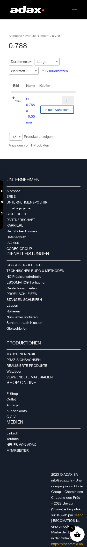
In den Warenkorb (57, 110)
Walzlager (14, 371)
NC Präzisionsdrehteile (24, 276)
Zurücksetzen (57, 71)
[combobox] (21, 61)
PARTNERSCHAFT (21, 220)
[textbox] (22, 61)
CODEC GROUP (19, 249)
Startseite (15, 36)
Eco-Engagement (20, 208)
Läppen (12, 305)
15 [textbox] (14, 137)
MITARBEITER (18, 450)
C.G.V (11, 417)
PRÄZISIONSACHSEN (24, 360)
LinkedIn (13, 433)
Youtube (13, 439)
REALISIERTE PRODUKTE (27, 365)
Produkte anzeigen (33, 137)
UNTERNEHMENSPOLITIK (27, 202)
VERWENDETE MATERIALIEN (30, 377)
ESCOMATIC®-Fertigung (25, 282)
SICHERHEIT (17, 214)
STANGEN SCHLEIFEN (24, 300)
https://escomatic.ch (67, 544)
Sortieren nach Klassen (24, 323)
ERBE (11, 196)
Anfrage (13, 405)
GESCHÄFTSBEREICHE (25, 265)
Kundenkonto (17, 411)
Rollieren (13, 311)
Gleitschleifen (17, 328)
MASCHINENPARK (21, 354)
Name (30, 86)
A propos (13, 191)
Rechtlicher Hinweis (22, 231)
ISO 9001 (14, 243)
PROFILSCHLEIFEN (22, 294)
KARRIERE (15, 225)
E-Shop (12, 394)
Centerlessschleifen (22, 288)
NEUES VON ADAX (21, 445)
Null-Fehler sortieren (22, 317)
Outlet (11, 399)
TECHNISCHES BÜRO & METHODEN (35, 271)
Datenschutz (16, 237)
